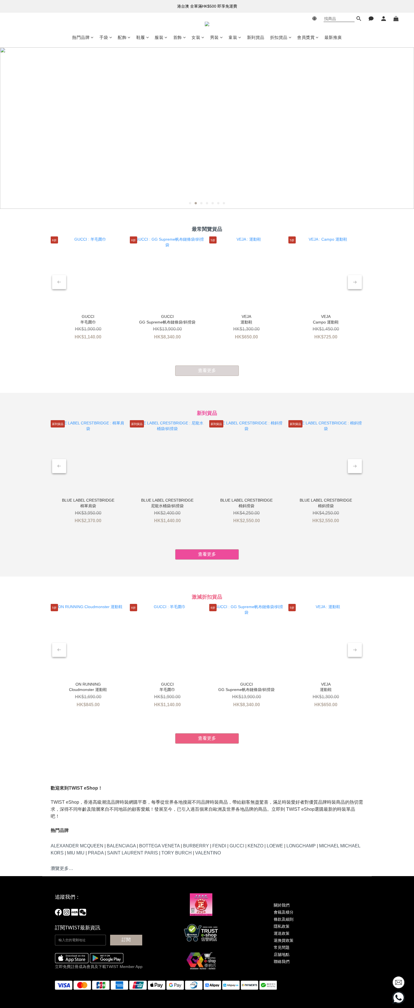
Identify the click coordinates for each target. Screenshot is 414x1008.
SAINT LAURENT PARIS (132, 852)
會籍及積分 (283, 912)
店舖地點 (282, 954)
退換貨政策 (283, 940)
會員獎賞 (306, 37)
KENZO (255, 845)
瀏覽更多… (62, 868)
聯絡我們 (282, 961)
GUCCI (237, 845)
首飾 (177, 37)
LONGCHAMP (301, 845)
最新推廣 (333, 37)
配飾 (122, 37)
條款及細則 (283, 919)
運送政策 (282, 933)
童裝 (232, 37)
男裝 (214, 37)
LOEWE (275, 845)
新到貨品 (255, 37)
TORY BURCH (176, 852)
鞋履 (140, 37)
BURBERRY (196, 845)
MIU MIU (75, 852)
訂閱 (126, 939)
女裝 (196, 37)
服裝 (159, 37)
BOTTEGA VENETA (159, 845)
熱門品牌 (81, 37)
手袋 (103, 37)
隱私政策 (282, 926)
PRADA (96, 852)
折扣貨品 (279, 37)
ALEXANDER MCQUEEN (77, 845)
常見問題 (282, 947)
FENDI (219, 845)
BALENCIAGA (121, 845)
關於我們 (282, 905)
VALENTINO (208, 852)
